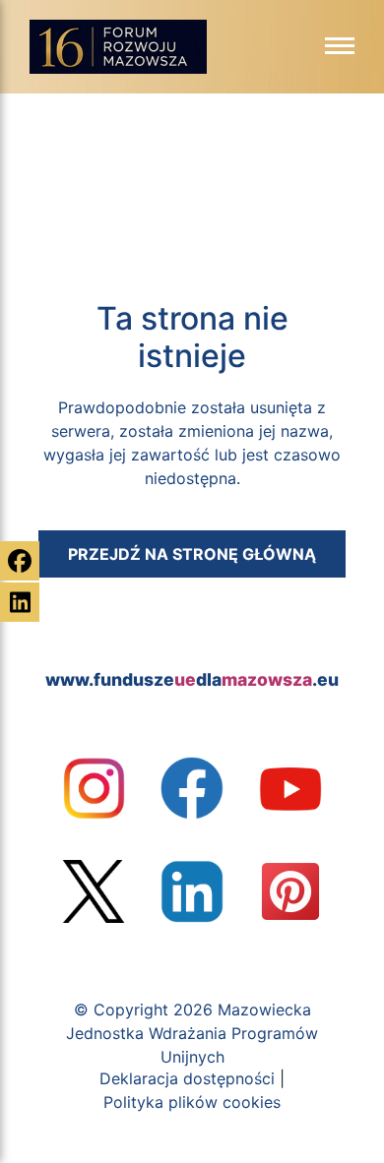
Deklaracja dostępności (187, 1078)
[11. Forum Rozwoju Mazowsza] (118, 52)
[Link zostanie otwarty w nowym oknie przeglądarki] (93, 788)
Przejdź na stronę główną (192, 554)
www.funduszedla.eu (192, 679)
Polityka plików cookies (192, 1102)
